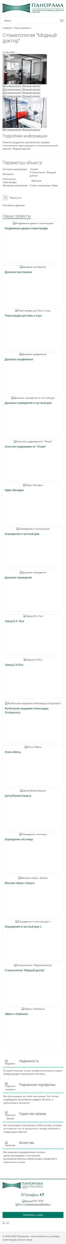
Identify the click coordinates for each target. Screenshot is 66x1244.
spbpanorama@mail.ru (38, 1204)
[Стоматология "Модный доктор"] (24, 69)
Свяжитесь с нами (33, 1214)
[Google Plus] (36, 205)
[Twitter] (30, 205)
